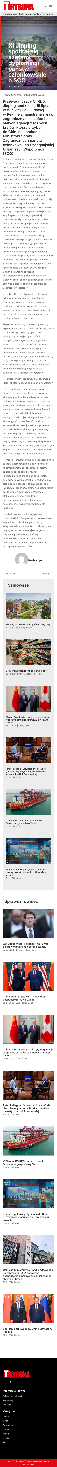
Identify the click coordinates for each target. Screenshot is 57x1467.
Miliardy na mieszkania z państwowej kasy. (28, 624)
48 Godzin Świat (23, 950)
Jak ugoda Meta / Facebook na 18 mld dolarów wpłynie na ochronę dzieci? (25, 945)
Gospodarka (31, 674)
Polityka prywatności (12, 1396)
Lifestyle (7, 1438)
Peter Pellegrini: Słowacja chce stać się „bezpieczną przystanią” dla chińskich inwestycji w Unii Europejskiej (26, 771)
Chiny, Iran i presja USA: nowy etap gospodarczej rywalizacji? (24, 998)
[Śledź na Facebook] (5, 1382)
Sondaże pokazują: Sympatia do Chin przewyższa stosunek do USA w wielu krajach (26, 872)
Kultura (6, 1434)
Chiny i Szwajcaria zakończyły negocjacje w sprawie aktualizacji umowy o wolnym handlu (28, 720)
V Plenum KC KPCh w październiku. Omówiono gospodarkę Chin (24, 822)
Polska (29, 627)
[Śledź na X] (10, 1382)
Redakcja (35, 560)
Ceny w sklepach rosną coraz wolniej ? (26, 670)
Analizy (22, 627)
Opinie (6, 1429)
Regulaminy (8, 1400)
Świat (20, 725)
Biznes (21, 674)
